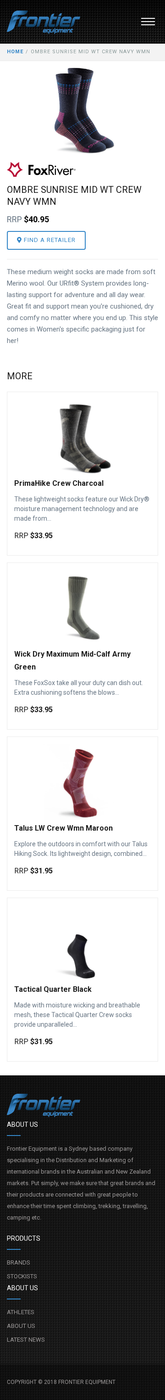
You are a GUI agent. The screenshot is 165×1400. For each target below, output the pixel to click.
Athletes (20, 1312)
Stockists (22, 1276)
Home (15, 52)
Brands (18, 1262)
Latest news (26, 1339)
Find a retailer (49, 239)
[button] (148, 21)
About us (21, 1325)
